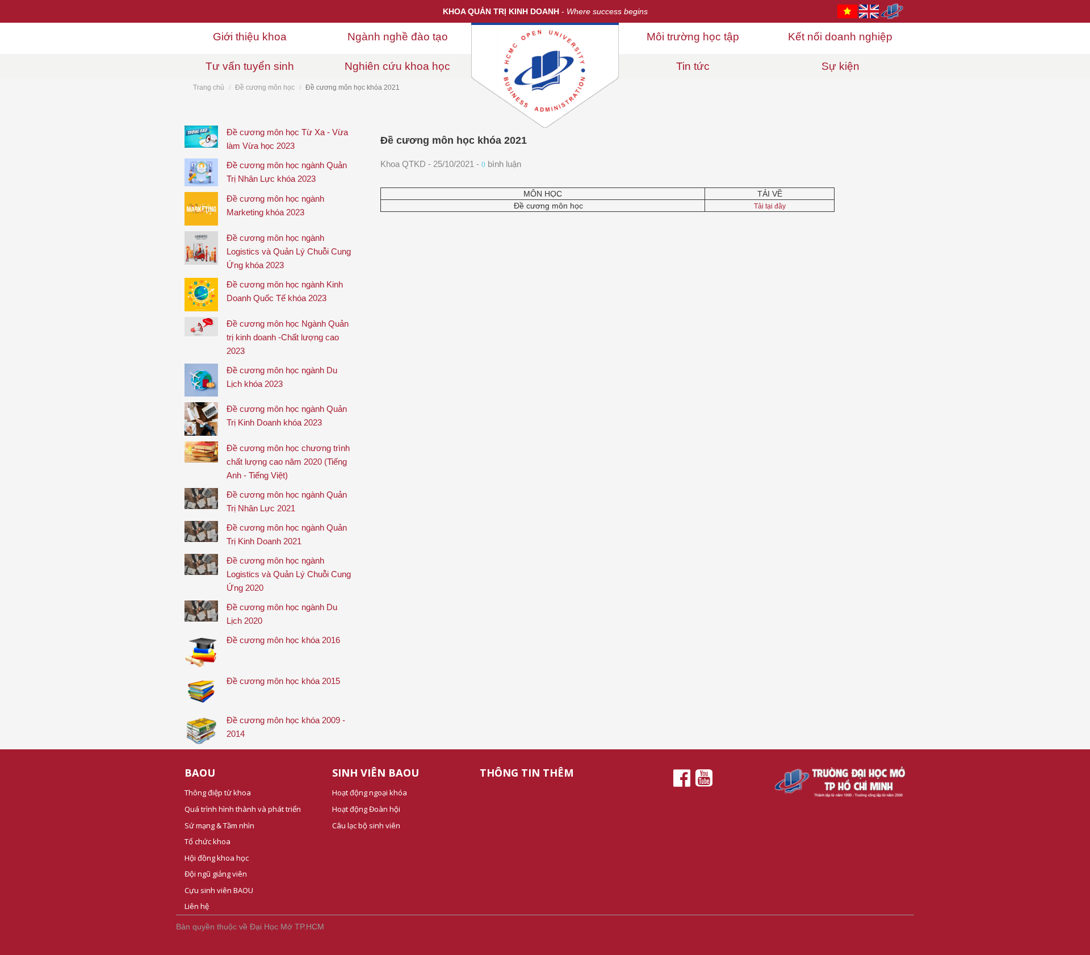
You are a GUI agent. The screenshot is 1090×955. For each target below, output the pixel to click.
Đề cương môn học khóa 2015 (283, 681)
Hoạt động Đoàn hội (366, 809)
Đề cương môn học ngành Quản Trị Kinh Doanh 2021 (287, 534)
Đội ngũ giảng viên (216, 874)
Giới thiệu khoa (250, 37)
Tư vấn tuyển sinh (250, 66)
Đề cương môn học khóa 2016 (283, 640)
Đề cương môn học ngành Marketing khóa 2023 (275, 205)
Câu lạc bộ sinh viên (366, 825)
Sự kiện (840, 66)
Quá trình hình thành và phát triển (243, 809)
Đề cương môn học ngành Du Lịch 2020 (282, 613)
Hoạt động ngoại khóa (369, 792)
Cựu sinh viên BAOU (219, 890)
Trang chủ (208, 87)
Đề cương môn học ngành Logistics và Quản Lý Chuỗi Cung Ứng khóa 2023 (289, 251)
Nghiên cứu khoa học (397, 66)
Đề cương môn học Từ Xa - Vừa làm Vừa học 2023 (287, 139)
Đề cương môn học (265, 87)
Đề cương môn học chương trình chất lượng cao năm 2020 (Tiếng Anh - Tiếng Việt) (288, 461)
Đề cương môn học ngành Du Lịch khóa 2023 (282, 377)
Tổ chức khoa (207, 841)
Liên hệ (197, 906)
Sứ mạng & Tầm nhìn (219, 825)
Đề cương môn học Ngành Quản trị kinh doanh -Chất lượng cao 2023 (288, 337)
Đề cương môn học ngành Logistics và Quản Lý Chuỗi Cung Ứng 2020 (289, 574)
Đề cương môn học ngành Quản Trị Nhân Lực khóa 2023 (287, 172)
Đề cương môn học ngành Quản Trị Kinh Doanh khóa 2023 (287, 415)
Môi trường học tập (693, 37)
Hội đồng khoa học (217, 858)
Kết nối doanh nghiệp (840, 37)
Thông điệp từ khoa (218, 792)
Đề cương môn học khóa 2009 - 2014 (286, 727)
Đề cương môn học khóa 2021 (453, 140)
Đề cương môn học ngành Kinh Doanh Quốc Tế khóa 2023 (285, 291)
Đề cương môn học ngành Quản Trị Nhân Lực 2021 (287, 501)
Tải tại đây (770, 206)
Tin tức (693, 66)
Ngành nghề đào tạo (397, 37)
